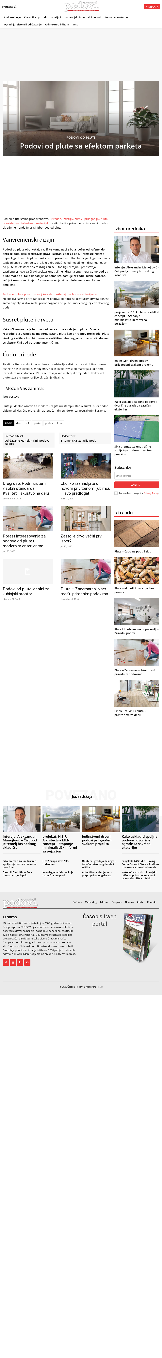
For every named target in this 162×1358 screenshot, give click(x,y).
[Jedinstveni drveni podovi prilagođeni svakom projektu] (136, 343)
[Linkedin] (20, 962)
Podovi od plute (81, 137)
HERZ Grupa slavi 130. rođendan (55, 862)
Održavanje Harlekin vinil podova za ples (27, 442)
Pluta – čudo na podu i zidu (132, 551)
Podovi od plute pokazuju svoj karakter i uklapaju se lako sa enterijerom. (50, 294)
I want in (135, 484)
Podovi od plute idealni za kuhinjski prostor (26, 591)
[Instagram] (13, 962)
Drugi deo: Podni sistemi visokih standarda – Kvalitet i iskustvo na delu (26, 488)
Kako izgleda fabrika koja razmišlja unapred (57, 873)
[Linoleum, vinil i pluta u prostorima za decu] (136, 693)
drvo (19, 423)
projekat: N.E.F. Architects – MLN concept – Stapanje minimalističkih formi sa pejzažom (136, 318)
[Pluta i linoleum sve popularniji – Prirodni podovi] (136, 611)
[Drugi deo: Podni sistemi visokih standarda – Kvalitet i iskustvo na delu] (28, 466)
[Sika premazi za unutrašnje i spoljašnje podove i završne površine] (136, 428)
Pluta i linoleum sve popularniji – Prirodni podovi (136, 631)
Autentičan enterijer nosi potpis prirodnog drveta (97, 873)
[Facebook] (6, 962)
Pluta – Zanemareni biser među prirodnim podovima (84, 591)
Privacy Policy (151, 493)
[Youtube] (27, 962)
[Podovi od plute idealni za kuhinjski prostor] (28, 571)
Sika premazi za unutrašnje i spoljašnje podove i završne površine (133, 450)
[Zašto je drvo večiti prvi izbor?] (86, 518)
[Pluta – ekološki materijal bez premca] (136, 570)
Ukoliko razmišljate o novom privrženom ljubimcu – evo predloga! (85, 488)
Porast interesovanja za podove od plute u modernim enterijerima (24, 541)
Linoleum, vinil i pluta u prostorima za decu (130, 713)
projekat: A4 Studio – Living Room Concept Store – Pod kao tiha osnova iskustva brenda (140, 864)
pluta (37, 423)
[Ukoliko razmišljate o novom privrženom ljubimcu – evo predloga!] (86, 466)
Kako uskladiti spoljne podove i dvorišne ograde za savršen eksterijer (135, 405)
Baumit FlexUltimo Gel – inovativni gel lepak (17, 873)
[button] (10, 7)
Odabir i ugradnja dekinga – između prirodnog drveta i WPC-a (99, 864)
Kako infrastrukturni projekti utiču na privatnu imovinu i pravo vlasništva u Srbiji (139, 875)
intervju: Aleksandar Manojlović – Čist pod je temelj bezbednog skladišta (136, 271)
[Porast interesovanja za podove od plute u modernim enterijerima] (28, 518)
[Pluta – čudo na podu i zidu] (136, 533)
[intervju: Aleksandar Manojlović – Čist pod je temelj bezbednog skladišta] (136, 249)
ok (28, 423)
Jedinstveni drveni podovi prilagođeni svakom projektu (133, 362)
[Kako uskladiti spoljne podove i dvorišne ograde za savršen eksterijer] (136, 383)
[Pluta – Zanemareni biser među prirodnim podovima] (86, 571)
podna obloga (54, 423)
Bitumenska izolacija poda (78, 440)
